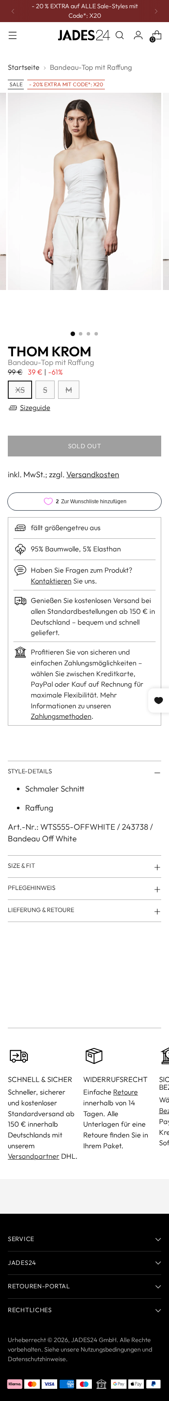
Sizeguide (35, 407)
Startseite (23, 67)
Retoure (125, 1092)
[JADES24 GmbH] (84, 35)
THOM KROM (49, 351)
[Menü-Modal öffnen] (12, 35)
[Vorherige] (13, 11)
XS (20, 389)
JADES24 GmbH (94, 1340)
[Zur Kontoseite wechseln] (138, 35)
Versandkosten (92, 474)
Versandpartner (33, 1156)
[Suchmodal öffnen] (119, 35)
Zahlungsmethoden (61, 716)
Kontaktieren (51, 581)
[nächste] (156, 11)
